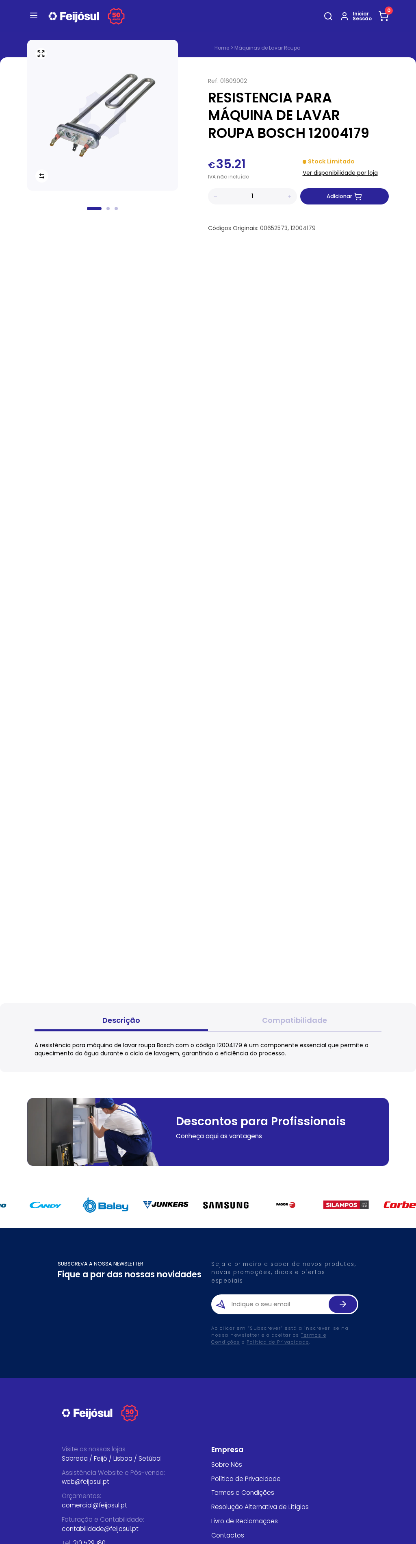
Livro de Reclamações (244, 1521)
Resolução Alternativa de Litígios (260, 1507)
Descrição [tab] (121, 1020)
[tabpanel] (208, 1049)
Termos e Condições (242, 1492)
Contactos (227, 1535)
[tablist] (208, 1021)
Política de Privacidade (278, 1342)
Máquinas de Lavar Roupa (267, 47)
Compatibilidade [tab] (294, 1020)
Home (221, 48)
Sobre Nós (226, 1464)
